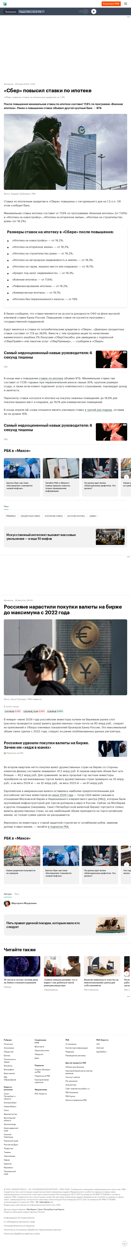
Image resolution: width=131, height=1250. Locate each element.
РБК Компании (91, 989)
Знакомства (71, 1084)
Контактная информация (77, 1047)
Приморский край (10, 1172)
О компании (71, 1044)
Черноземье (9, 1156)
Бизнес (7, 1055)
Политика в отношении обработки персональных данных (32, 1229)
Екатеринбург (10, 1102)
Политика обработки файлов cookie (22, 1233)
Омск (6, 1110)
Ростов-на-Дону (11, 1144)
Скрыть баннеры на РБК (42, 1070)
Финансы (8, 83)
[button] (22, 477)
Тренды (7, 986)
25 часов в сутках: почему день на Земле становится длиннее (21, 981)
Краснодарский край (11, 1129)
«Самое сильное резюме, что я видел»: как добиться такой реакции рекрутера (60, 983)
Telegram (39, 1054)
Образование (51, 989)
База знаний (9, 1073)
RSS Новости (41, 1093)
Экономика (9, 1047)
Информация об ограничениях (19, 1217)
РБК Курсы (70, 1096)
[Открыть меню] (125, 4)
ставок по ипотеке (51, 378)
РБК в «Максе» (17, 451)
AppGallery (101, 1051)
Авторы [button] (8, 893)
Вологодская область (9, 1119)
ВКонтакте (39, 1046)
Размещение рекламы (75, 1055)
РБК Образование (10, 1078)
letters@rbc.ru (46, 1201)
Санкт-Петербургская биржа (51, 1209)
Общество (8, 1051)
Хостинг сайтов (73, 1077)
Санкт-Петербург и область (9, 1096)
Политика (8, 1044)
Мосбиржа (31, 1209)
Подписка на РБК (42, 1075)
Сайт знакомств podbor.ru (78, 1088)
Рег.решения (71, 1080)
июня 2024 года (62, 794)
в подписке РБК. (58, 826)
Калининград (10, 1124)
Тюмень (7, 1152)
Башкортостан (10, 1114)
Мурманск (8, 1167)
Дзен (37, 1058)
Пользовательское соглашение (19, 1225)
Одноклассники (42, 1050)
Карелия (8, 1163)
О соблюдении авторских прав (19, 1221)
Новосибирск (10, 1106)
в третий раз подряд (98, 409)
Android (100, 1047)
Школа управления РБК (76, 1100)
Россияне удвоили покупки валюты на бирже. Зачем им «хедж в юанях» (46, 745)
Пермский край (11, 1140)
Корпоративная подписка (42, 1080)
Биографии (9, 1069)
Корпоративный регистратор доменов (79, 1072)
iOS (98, 1044)
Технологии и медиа (10, 1060)
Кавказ (7, 1159)
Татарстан (8, 1148)
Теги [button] (6, 506)
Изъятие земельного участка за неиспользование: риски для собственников (101, 983)
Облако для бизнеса (75, 1066)
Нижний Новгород (8, 1135)
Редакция (70, 1051)
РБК (6, 366)
